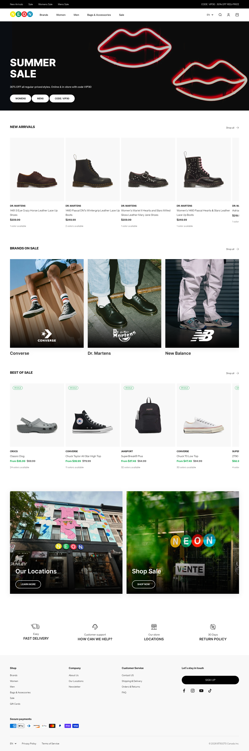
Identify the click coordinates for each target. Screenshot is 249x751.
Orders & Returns (131, 687)
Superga (237, 451)
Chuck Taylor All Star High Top (83, 456)
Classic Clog (17, 456)
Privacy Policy (29, 743)
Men (76, 15)
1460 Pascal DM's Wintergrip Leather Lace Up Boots (93, 212)
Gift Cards (15, 704)
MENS (40, 98)
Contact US (128, 675)
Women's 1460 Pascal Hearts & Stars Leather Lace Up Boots (203, 212)
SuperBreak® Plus (132, 456)
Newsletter (74, 687)
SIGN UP (210, 680)
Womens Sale (45, 4)
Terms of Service (50, 743)
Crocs (14, 451)
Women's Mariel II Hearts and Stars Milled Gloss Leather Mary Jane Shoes (145, 212)
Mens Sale (63, 4)
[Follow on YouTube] (201, 690)
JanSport (127, 451)
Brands (44, 15)
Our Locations (76, 681)
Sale (30, 4)
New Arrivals (16, 4)
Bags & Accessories (99, 15)
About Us (74, 675)
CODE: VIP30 (62, 98)
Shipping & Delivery (132, 681)
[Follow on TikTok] (210, 690)
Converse (72, 451)
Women (61, 15)
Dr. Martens (17, 206)
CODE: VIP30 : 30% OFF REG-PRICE (220, 4)
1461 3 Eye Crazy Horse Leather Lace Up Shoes (34, 212)
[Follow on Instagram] (192, 690)
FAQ (124, 692)
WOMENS (20, 98)
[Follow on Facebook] (184, 690)
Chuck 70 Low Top (187, 456)
